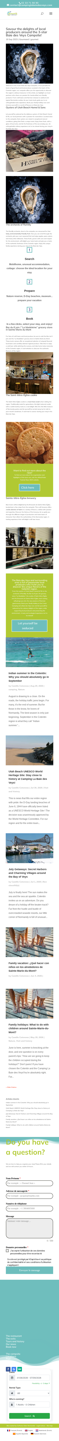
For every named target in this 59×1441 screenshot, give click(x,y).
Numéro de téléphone (16, 1203)
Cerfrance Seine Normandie (26, 1426)
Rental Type (14, 1387)
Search (29, 259)
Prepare (29, 290)
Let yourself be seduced (28, 625)
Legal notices (41, 1426)
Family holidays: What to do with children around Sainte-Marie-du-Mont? (29, 1028)
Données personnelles (17, 1247)
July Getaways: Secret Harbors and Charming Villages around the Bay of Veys (28, 873)
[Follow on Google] (14, 1369)
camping (13, 689)
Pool (8, 1358)
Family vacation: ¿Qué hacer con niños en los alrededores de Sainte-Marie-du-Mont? (29, 967)
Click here (27, 487)
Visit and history (24, 1041)
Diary (9, 1361)
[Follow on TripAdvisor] (19, 1369)
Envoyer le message (29, 1270)
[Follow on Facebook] (8, 1369)
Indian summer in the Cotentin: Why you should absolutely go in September (29, 677)
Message (10, 1216)
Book (29, 318)
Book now (11, 1346)
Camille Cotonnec (20, 686)
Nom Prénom (13, 1178)
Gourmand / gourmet (28, 39)
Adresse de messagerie (17, 1191)
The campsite (13, 1353)
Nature (21, 689)
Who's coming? (16, 1399)
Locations (11, 1356)
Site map (50, 1426)
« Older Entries (11, 1087)
